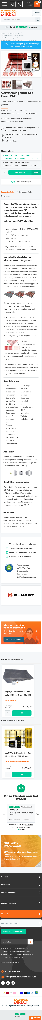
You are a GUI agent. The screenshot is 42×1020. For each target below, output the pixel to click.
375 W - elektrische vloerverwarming (17, 761)
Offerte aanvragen (37, 14)
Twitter (13, 983)
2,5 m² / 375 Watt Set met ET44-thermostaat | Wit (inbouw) (21, 156)
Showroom (5, 885)
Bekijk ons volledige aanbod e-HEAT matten (19, 113)
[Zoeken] (37, 19)
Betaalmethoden (18, 992)
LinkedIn (8, 983)
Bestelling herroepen (9, 923)
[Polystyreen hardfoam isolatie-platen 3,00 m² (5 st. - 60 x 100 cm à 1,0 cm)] (18, 677)
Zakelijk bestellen (8, 903)
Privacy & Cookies (33, 1006)
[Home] (4, 4)
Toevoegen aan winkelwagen (22, 713)
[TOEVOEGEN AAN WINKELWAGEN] (18, 713)
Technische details (24, 192)
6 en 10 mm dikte (10, 700)
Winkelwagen (37, 3)
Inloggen (4, 914)
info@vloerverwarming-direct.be (21, 976)
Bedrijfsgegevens (8, 892)
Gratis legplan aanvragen (13, 931)
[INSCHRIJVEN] (30, 941)
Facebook (3, 983)
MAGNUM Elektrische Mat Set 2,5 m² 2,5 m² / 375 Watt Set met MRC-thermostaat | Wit (18, 756)
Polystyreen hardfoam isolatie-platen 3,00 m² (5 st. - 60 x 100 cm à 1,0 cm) (18, 695)
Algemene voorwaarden (17, 1006)
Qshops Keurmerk (36, 992)
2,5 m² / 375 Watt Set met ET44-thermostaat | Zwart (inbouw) (21, 164)
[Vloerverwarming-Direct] (10, 13)
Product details (7, 192)
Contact (4, 877)
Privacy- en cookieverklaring (10, 962)
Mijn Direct (13, 4)
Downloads (5, 196)
